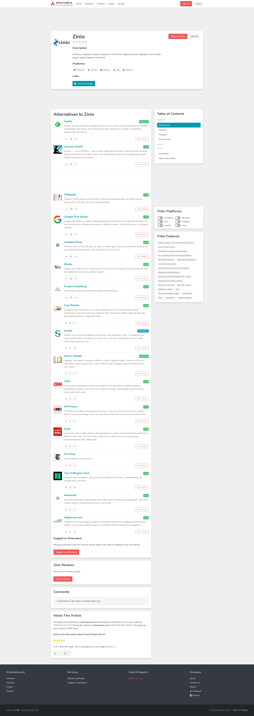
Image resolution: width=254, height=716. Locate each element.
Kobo (67, 429)
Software (89, 3)
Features (163, 134)
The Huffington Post (76, 473)
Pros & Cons (164, 139)
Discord (120, 3)
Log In (198, 3)
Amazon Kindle (73, 146)
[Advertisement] (127, 20)
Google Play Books (76, 216)
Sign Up (186, 3)
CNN (67, 381)
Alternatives (164, 125)
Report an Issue (136, 678)
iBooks (68, 264)
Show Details (142, 139)
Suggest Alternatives (77, 682)
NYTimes (69, 454)
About (193, 678)
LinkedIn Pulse (73, 242)
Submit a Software (76, 678)
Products (100, 3)
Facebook (196, 691)
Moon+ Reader (73, 356)
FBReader (70, 194)
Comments (164, 153)
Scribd (68, 330)
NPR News (71, 406)
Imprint (193, 686)
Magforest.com (73, 517)
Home (78, 3)
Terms (236, 710)
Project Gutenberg (75, 286)
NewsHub (70, 495)
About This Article (167, 158)
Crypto (111, 3)
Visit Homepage (85, 83)
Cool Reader (71, 305)
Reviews (163, 129)
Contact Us (195, 682)
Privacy (244, 710)
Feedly (68, 121)
